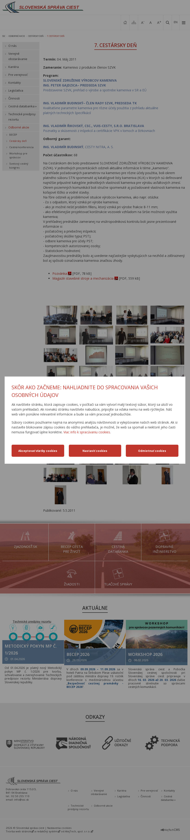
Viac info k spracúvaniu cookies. (87, 432)
